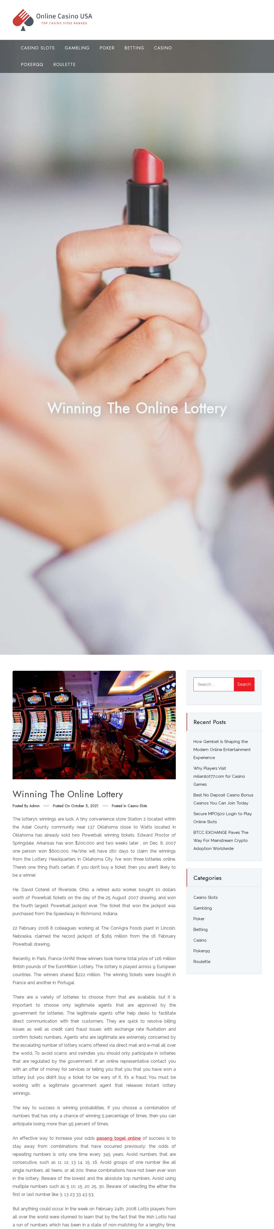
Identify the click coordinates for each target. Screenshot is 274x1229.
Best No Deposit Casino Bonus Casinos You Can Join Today (223, 799)
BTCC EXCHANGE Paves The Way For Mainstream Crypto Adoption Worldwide (220, 840)
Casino (163, 48)
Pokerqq (32, 64)
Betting (134, 48)
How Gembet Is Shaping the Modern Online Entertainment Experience (222, 749)
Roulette (64, 64)
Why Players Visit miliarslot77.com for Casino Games (219, 776)
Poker (107, 48)
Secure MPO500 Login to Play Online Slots (222, 817)
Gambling (77, 48)
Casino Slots (38, 48)
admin (34, 805)
